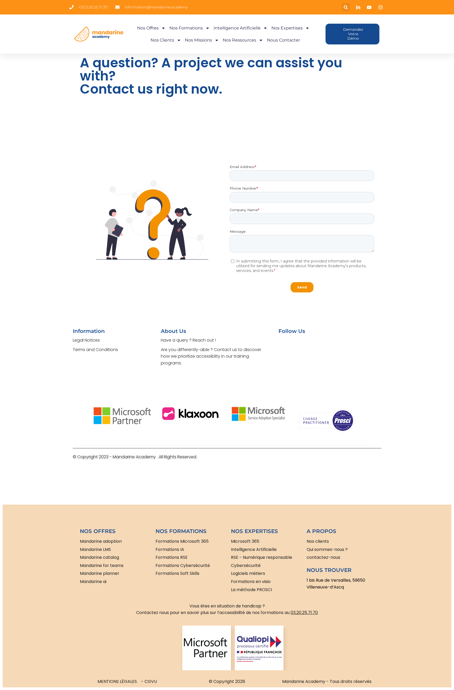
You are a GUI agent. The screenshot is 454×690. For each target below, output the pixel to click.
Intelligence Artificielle (237, 28)
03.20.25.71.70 (304, 613)
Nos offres (148, 28)
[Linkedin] (319, 346)
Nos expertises (287, 28)
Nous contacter (283, 40)
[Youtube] (302, 346)
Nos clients (162, 40)
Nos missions (198, 40)
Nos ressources (239, 40)
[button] (346, 7)
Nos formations (186, 28)
